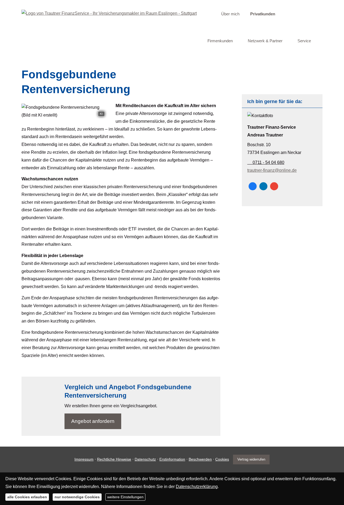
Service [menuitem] (304, 40)
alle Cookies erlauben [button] (27, 497)
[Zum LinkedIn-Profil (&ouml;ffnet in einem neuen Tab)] (263, 186)
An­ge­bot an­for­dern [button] (92, 421)
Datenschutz (145, 459)
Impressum (84, 459)
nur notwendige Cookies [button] (77, 497)
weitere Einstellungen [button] (125, 497)
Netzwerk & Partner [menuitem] (265, 40)
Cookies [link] (222, 459)
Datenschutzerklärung (197, 486)
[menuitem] (209, 13)
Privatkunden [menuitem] (262, 14)
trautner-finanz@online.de (272, 170)
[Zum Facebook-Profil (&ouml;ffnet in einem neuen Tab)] (253, 186)
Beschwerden (200, 459)
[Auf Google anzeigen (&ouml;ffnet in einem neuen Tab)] (274, 186)
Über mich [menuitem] (230, 14)
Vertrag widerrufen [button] (251, 459)
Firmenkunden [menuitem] (220, 40)
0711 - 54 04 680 (268, 162)
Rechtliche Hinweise (114, 459)
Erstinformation (172, 459)
